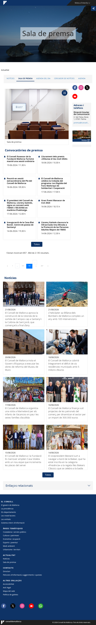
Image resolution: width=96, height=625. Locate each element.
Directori (6, 571)
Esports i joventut (10, 542)
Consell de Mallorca (8, 622)
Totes (37, 244)
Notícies (10, 78)
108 (30, 266)
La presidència (7, 508)
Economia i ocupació (11, 539)
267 (43, 266)
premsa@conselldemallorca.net (82, 123)
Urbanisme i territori (11, 549)
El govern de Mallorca (10, 505)
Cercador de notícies (64, 78)
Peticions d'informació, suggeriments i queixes (22, 575)
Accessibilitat (8, 584)
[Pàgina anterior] (7, 265)
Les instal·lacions (8, 515)
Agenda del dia (43, 78)
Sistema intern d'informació (12, 523)
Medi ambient (9, 546)
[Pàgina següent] (47, 265)
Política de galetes (10, 594)
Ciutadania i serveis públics (14, 532)
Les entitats (6, 519)
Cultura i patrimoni (11, 535)
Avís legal (7, 587)
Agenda (81, 78)
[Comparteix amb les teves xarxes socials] (93, 8)
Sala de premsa (25, 78)
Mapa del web (9, 591)
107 (24, 266)
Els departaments (8, 512)
